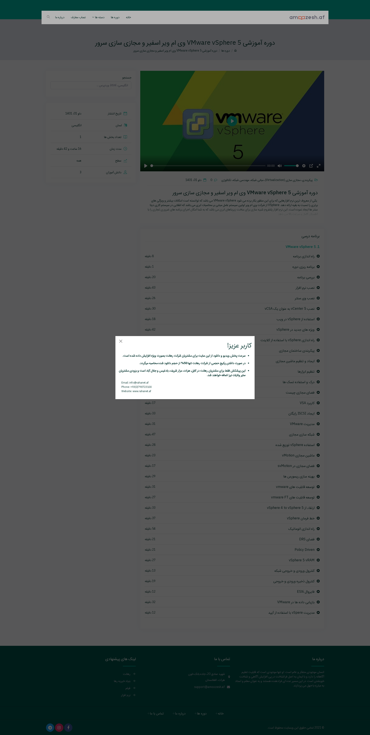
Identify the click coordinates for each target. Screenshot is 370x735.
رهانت (169, 355)
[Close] (120, 341)
